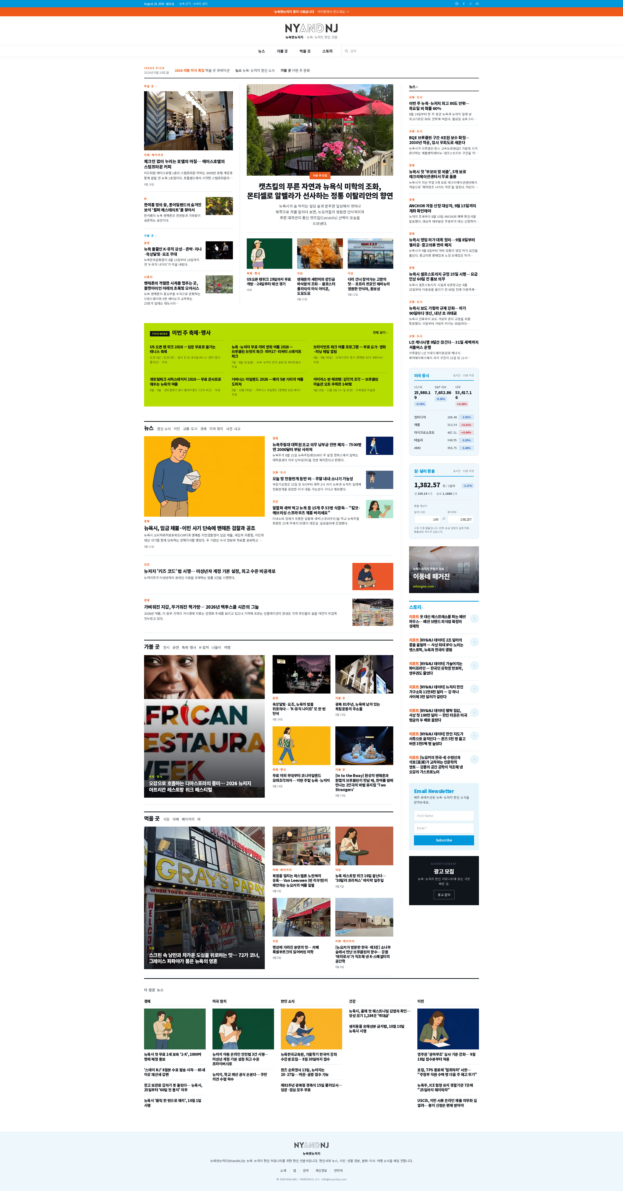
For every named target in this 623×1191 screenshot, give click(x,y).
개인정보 (321, 1170)
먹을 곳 (305, 51)
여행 (227, 647)
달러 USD (419, 512)
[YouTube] (477, 3)
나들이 (216, 647)
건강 (352, 1001)
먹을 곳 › (150, 86)
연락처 (338, 1170)
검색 (306, 1170)
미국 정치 (216, 428)
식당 (166, 819)
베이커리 (188, 819)
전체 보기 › (380, 332)
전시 (166, 647)
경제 (203, 428)
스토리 (327, 51)
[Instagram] (456, 3)
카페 (176, 819)
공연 (176, 647)
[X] (470, 3)
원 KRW (452, 512)
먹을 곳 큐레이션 (202, 70)
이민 (177, 428)
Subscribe (444, 840)
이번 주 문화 (295, 70)
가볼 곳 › (150, 235)
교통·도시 (190, 428)
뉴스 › (413, 86)
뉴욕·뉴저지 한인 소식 (255, 70)
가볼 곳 (282, 51)
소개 (283, 1170)
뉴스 (261, 51)
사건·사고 (233, 428)
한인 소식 (164, 428)
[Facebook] (463, 3)
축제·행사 (189, 647)
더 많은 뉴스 (154, 989)
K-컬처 (204, 647)
